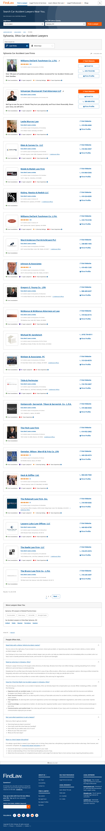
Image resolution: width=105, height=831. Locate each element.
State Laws (62, 793)
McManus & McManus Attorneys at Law (40, 311)
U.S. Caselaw (62, 796)
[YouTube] (19, 815)
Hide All (12, 632)
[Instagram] (27, 815)
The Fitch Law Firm (30, 427)
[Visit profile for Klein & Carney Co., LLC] (12, 150)
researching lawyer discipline (31, 745)
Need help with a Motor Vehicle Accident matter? (23, 645)
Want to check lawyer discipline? (17, 740)
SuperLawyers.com (89, 786)
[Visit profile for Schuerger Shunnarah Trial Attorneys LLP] (12, 96)
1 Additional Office (54, 154)
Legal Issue (7, 20)
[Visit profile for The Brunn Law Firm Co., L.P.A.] (12, 576)
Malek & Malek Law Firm (33, 168)
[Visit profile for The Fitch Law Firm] (12, 432)
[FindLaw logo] (9, 3)
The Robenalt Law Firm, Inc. (34, 499)
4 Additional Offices (54, 389)
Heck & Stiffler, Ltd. (30, 475)
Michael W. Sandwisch (31, 334)
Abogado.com (87, 793)
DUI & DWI (31, 615)
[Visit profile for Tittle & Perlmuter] (12, 385)
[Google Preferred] (36, 815)
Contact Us (41, 786)
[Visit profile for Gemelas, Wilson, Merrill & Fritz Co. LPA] (12, 456)
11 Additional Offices (47, 202)
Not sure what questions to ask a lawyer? (20, 717)
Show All (5, 632)
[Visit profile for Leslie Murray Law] (12, 126)
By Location (42, 796)
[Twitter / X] (23, 815)
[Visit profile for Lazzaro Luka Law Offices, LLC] (12, 528)
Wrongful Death (42, 615)
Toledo (14, 623)
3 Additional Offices (53, 363)
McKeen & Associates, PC (33, 356)
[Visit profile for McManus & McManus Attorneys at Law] (12, 316)
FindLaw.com (87, 780)
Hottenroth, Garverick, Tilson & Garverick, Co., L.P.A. (46, 404)
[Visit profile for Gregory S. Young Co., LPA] (12, 292)
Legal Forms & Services (65, 780)
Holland (7, 623)
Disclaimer (19, 826)
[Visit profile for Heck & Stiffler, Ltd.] (12, 480)
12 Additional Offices (58, 296)
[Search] (100, 3)
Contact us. (19, 789)
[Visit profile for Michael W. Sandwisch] (12, 339)
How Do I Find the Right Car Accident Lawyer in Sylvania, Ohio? (27, 682)
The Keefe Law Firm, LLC (32, 547)
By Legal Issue (42, 799)
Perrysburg (27, 623)
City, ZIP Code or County (53, 20)
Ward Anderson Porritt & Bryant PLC (38, 240)
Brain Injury (21, 615)
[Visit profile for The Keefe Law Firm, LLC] (12, 552)
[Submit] (28, 807)
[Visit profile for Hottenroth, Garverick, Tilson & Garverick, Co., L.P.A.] (12, 409)
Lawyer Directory (7, 32)
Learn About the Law (65, 790)
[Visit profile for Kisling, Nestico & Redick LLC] (12, 197)
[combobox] (23, 24)
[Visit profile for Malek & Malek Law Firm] (12, 174)
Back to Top (53, 763)
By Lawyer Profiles (43, 802)
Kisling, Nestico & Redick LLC (35, 192)
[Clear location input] (84, 24)
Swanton (35, 623)
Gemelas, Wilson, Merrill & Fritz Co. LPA (40, 451)
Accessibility (42, 783)
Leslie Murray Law (30, 121)
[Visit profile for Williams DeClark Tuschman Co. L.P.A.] (12, 65)
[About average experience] (61, 80)
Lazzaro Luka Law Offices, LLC (35, 523)
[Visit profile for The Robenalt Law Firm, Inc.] (12, 504)
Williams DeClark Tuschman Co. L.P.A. (39, 60)
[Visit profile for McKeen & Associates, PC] (12, 361)
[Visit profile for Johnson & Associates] (12, 268)
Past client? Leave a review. (28, 94)
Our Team (41, 780)
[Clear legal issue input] (42, 24)
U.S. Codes (62, 799)
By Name (41, 805)
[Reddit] (32, 815)
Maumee (19, 623)
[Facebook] (14, 815)
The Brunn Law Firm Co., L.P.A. (35, 571)
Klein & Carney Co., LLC (32, 145)
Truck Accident (11, 615)
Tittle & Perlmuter (29, 380)
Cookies (27, 826)
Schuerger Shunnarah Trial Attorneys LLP (41, 91)
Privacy (11, 826)
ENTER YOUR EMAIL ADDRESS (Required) (14, 803)
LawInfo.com (87, 800)
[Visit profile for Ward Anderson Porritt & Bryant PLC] (12, 245)
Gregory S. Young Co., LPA (33, 287)
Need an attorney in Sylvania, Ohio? (18, 662)
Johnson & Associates (31, 263)
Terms (5, 826)
